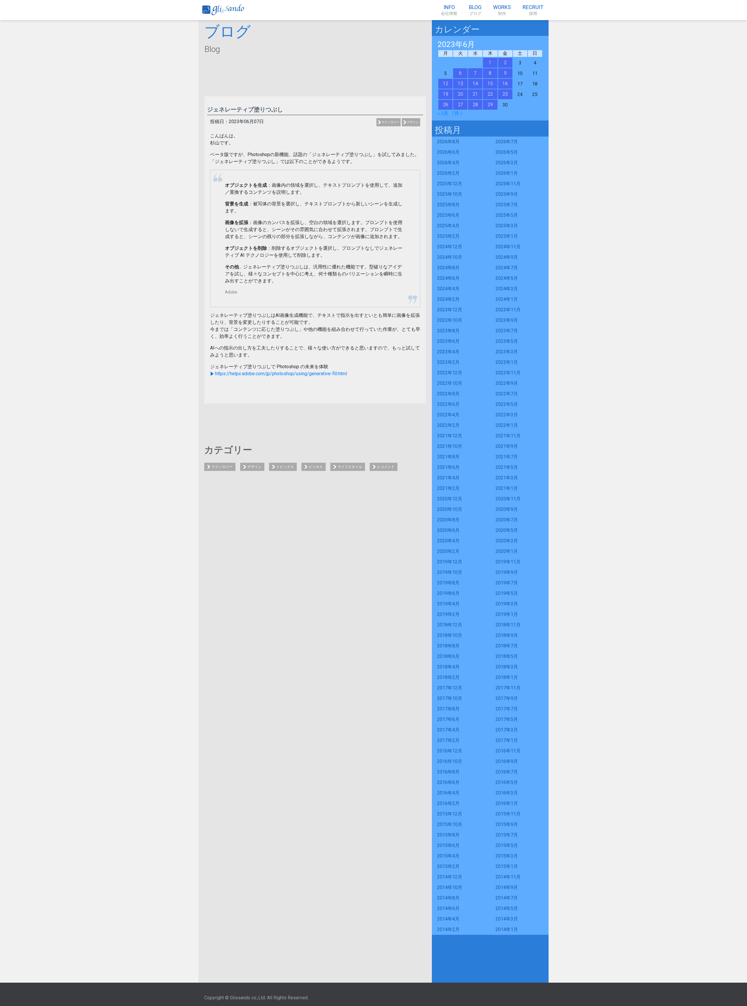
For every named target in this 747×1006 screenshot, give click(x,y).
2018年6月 (448, 656)
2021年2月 (448, 488)
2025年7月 (506, 204)
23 (505, 94)
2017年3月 (506, 730)
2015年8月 (448, 835)
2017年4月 (448, 730)
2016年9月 (506, 761)
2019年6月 (448, 593)
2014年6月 (448, 908)
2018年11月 (508, 625)
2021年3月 (506, 478)
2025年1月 (506, 236)
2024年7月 (506, 267)
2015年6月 (448, 845)
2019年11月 (508, 562)
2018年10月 (449, 635)
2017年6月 (448, 719)
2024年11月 (508, 246)
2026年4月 (448, 162)
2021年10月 (449, 446)
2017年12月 (449, 688)
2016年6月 (448, 782)
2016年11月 (508, 751)
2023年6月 (448, 341)
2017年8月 (448, 709)
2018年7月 (506, 646)
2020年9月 (506, 509)
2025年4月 (448, 225)
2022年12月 (449, 372)
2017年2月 (448, 740)
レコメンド (386, 467)
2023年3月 (506, 351)
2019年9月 (506, 572)
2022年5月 (506, 404)
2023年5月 (506, 341)
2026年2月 (448, 173)
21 (475, 94)
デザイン (413, 122)
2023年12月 (449, 309)
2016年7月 (506, 772)
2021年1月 (506, 488)
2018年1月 (506, 677)
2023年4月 (448, 351)
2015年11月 (508, 814)
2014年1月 (506, 929)
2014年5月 (506, 908)
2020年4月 (448, 541)
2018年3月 (506, 667)
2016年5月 (506, 782)
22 (490, 94)
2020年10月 (449, 509)
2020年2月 (448, 551)
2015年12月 (449, 814)
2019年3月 (506, 604)
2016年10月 (449, 761)
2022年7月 (506, 394)
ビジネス (316, 467)
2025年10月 (449, 194)
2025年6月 (448, 215)
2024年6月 (448, 278)
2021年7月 (506, 457)
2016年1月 (506, 803)
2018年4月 (448, 667)
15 (490, 83)
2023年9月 (506, 320)
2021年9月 (506, 446)
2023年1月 (506, 362)
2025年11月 (508, 183)
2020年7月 (506, 520)
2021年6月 (448, 467)
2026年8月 (448, 141)
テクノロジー (390, 122)
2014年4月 (448, 919)
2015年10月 (449, 824)
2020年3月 (506, 541)
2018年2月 (448, 677)
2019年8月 (448, 583)
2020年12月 (449, 499)
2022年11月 (508, 372)
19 (445, 94)
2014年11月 (508, 877)
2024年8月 (448, 267)
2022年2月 (448, 425)
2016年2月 (448, 803)
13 (460, 83)
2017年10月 (449, 698)
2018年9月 (506, 635)
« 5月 (443, 113)
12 (445, 83)
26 (445, 104)
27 (460, 104)
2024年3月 (506, 288)
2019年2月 (448, 614)
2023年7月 (506, 330)
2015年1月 (506, 866)
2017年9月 (506, 698)
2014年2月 (448, 929)
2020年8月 (448, 520)
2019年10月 (449, 572)
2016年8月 (448, 772)
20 (460, 94)
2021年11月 (508, 436)
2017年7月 (506, 709)
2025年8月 (448, 204)
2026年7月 (506, 141)
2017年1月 (506, 740)
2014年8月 (448, 898)
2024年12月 (449, 246)
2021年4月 (448, 478)
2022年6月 (448, 404)
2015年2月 (448, 866)
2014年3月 (506, 919)
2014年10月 (449, 887)
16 (505, 83)
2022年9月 (506, 383)
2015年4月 (448, 856)
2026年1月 (506, 173)
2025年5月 (506, 215)
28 (475, 104)
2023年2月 (448, 362)
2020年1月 (506, 551)
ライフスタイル (350, 467)
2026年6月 (448, 152)
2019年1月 (506, 614)
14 (475, 83)
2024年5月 (506, 278)
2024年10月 (449, 257)
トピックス (285, 467)
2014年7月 (506, 898)
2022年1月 (506, 425)
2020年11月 (508, 499)
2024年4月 (448, 288)
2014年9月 (506, 887)
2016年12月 (449, 751)
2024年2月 (448, 299)
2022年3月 (506, 415)
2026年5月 (506, 152)
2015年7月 (506, 835)
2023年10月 (449, 320)
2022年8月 (448, 394)
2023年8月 (448, 330)
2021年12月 (449, 436)
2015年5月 (506, 845)
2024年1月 (506, 299)
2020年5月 (506, 530)
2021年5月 (506, 467)
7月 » (457, 113)
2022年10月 (449, 383)
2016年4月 (448, 793)
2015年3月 (506, 856)
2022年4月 (448, 415)
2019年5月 (506, 593)
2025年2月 (448, 236)
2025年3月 (506, 225)
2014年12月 (449, 877)
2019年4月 (448, 604)
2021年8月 (448, 457)
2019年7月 (506, 583)
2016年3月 (506, 793)
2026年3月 (506, 162)
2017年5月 (506, 719)
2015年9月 (506, 824)
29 (490, 104)
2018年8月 (448, 646)
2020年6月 (448, 530)
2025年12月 (449, 183)
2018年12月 (449, 625)
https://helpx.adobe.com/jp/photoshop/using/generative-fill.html (281, 373)
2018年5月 (506, 656)
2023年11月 (508, 309)
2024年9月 (506, 257)
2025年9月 (506, 194)
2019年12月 (449, 562)
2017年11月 (508, 688)
